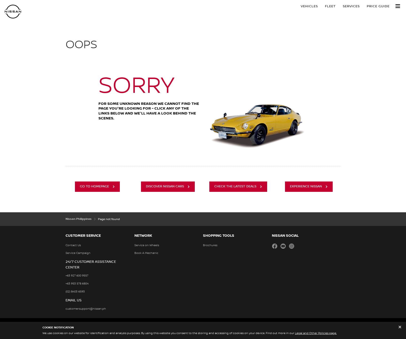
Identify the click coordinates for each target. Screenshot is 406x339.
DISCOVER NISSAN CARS (165, 186)
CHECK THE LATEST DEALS (235, 186)
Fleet (330, 6)
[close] (399, 327)
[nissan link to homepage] (13, 12)
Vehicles (309, 6)
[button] (397, 6)
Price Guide (378, 6)
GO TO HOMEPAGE (94, 186)
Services (351, 6)
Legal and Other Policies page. (316, 333)
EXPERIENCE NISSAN (306, 186)
